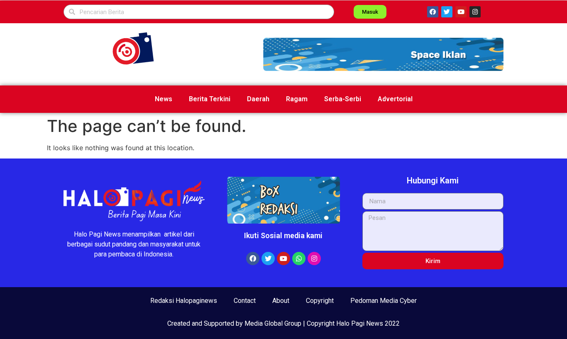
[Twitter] (446, 11)
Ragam (297, 99)
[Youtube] (461, 11)
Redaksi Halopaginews (183, 301)
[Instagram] (475, 11)
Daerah (258, 99)
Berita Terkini (209, 99)
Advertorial (395, 99)
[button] (383, 54)
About (280, 301)
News (163, 99)
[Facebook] (432, 11)
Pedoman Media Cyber (383, 301)
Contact (245, 301)
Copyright (320, 301)
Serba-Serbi (342, 99)
